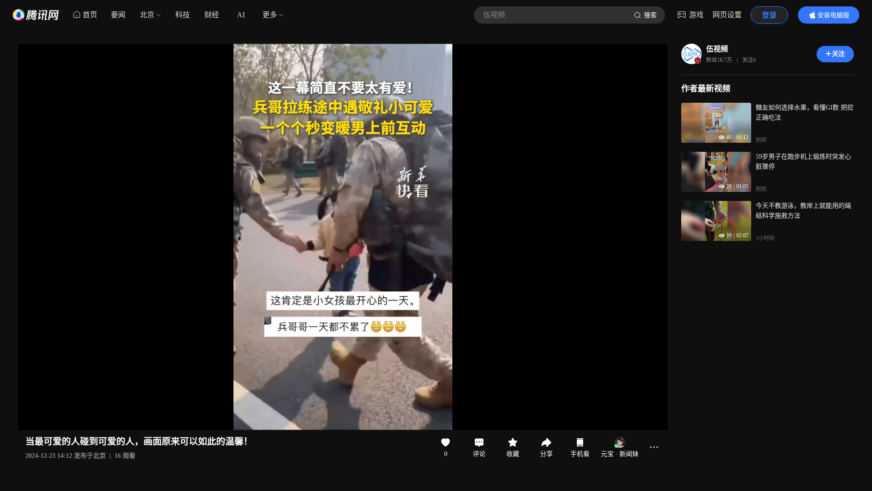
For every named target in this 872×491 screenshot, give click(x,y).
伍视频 (717, 49)
